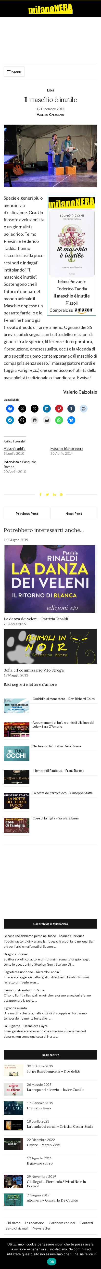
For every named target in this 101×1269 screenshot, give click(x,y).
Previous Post (27, 513)
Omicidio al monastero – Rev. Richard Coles (64, 699)
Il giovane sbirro (40, 1163)
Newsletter (41, 1228)
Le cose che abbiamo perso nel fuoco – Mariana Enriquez (44, 936)
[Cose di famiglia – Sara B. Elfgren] (16, 825)
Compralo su (62, 310)
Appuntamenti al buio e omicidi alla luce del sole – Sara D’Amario (63, 724)
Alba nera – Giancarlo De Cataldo (52, 1200)
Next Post (73, 513)
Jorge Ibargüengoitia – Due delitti (53, 1071)
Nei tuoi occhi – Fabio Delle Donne (57, 746)
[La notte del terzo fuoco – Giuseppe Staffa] (16, 801)
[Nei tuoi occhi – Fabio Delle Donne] (16, 753)
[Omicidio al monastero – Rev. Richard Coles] (16, 706)
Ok (52, 1262)
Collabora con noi (62, 1223)
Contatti (86, 1223)
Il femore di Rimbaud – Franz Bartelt (59, 771)
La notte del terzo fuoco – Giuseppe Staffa (63, 793)
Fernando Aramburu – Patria (24, 990)
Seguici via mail (17, 1228)
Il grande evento (15, 1008)
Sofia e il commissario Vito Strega (33, 670)
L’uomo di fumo (39, 1108)
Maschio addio (14, 448)
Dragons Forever (16, 954)
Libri (50, 90)
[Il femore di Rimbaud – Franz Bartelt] (16, 777)
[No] (94, 1253)
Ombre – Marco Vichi (43, 1145)
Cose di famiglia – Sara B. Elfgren (56, 818)
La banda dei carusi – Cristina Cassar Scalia (60, 1126)
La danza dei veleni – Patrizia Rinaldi (36, 618)
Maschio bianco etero (66, 448)
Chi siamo (13, 1223)
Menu (16, 71)
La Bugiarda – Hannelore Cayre (26, 1026)
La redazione (34, 1223)
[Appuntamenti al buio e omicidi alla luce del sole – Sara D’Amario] (16, 729)
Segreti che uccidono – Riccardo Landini (32, 972)
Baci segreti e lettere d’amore (30, 684)
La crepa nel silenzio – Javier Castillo (55, 1090)
